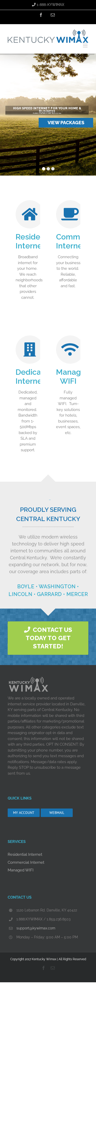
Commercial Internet (26, 862)
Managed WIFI (21, 870)
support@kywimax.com (35, 928)
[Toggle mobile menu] (85, 45)
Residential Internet (25, 854)
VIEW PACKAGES (66, 122)
